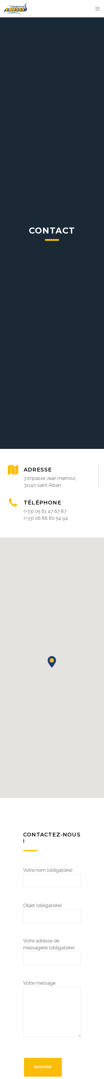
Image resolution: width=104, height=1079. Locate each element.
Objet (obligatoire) (42, 905)
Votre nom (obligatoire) (48, 870)
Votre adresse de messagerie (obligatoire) (49, 944)
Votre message (39, 983)
